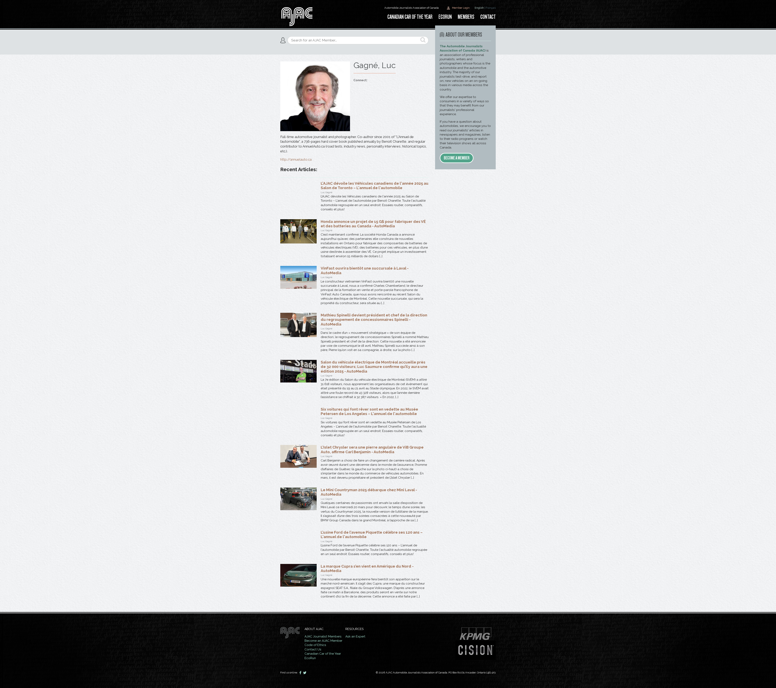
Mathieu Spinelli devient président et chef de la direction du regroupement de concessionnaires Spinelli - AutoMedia (374, 319)
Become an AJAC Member (323, 641)
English (479, 7)
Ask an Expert (355, 636)
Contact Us (313, 649)
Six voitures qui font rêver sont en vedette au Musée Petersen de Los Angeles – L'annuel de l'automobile (369, 411)
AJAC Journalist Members (323, 636)
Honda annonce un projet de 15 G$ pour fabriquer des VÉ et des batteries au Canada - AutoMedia (373, 223)
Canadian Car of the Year (323, 653)
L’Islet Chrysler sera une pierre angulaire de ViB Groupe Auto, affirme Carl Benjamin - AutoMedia (372, 449)
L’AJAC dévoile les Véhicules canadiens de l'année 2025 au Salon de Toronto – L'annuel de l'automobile (374, 185)
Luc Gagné (326, 192)
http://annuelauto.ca (296, 159)
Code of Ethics (315, 645)
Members (466, 17)
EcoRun (445, 17)
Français (491, 7)
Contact (488, 17)
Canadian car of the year (409, 17)
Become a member (456, 157)
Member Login (460, 7)
